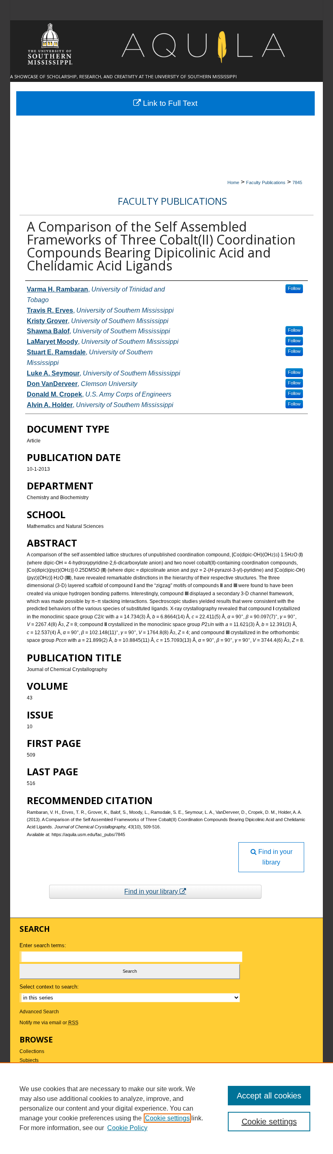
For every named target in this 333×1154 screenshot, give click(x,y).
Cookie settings (167, 1118)
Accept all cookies (269, 1095)
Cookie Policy (127, 1127)
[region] (166, 1108)
